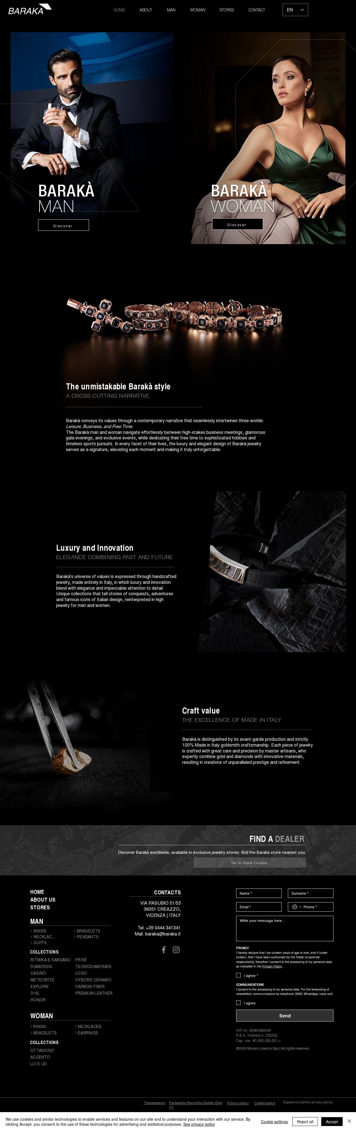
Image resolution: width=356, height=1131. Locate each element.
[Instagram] (176, 949)
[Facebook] (163, 949)
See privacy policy (199, 1124)
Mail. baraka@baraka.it (158, 933)
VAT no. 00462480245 (253, 1030)
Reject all (305, 1121)
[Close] (349, 1122)
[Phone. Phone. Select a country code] (297, 907)
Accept (332, 1121)
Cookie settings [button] (274, 1121)
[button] (171, 10)
